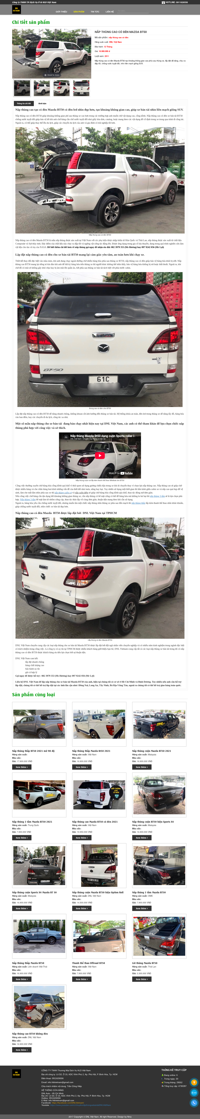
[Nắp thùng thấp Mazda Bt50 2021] (99, 724)
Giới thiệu (61, 12)
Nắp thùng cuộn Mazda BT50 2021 (151, 750)
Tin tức (95, 12)
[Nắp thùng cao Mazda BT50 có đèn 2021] (99, 794)
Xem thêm (21, 767)
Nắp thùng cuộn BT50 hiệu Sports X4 (153, 821)
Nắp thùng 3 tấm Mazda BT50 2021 (32, 821)
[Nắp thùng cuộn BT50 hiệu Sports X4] (159, 794)
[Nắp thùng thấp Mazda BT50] (39, 936)
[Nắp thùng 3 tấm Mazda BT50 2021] (39, 794)
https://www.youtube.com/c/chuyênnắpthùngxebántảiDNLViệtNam (80, 1105)
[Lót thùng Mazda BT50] (159, 936)
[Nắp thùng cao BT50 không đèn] (39, 1006)
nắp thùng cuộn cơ (63, 492)
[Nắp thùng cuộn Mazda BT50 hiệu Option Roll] (99, 865)
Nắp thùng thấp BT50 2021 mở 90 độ (33, 750)
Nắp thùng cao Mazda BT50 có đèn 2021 (95, 821)
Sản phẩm (78, 12)
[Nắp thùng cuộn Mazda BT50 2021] (159, 724)
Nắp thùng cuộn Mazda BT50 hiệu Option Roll (97, 892)
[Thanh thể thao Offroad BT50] (99, 936)
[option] (22, 88)
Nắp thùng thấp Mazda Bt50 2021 (91, 750)
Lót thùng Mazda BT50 (144, 963)
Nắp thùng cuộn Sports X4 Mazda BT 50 (34, 892)
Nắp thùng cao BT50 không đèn (30, 1033)
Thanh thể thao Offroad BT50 (88, 963)
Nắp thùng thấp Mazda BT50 (28, 963)
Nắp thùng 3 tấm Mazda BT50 (149, 892)
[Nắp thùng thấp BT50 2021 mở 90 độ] (39, 724)
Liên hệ (110, 12)
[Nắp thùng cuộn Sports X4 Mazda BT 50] (39, 865)
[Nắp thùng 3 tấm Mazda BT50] (159, 865)
